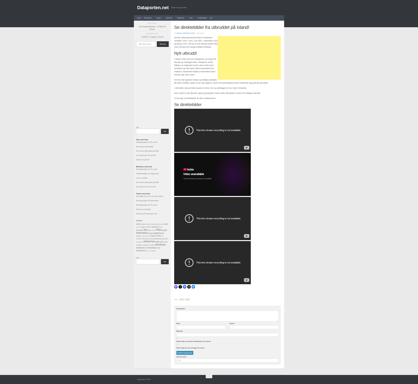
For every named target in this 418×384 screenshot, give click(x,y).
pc (152, 239)
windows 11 (154, 248)
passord (148, 239)
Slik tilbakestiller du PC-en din (146, 142)
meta (143, 236)
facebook (139, 230)
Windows (147, 18)
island (181, 299)
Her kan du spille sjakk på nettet (147, 151)
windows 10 (142, 247)
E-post (232, 323)
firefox (154, 230)
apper (162, 224)
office (144, 239)
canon (137, 227)
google (164, 230)
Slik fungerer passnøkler (144, 146)
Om (211, 18)
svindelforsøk (146, 245)
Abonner (162, 44)
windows (160, 244)
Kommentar (181, 308)
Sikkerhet (180, 18)
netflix (158, 236)
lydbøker (138, 236)
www (147, 250)
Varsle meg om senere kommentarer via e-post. (193, 341)
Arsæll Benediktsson (185, 33)
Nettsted (179, 331)
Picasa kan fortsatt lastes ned (146, 214)
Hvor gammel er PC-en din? (146, 155)
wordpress (141, 250)
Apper (158, 18)
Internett (169, 18)
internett (141, 233)
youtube (152, 251)
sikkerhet (149, 241)
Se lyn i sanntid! (141, 178)
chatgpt (142, 227)
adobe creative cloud (147, 224)
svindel (138, 245)
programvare (139, 242)
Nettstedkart (202, 18)
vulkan (187, 299)
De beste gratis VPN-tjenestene (147, 201)
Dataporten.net (153, 7)
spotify (165, 242)
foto (158, 229)
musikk (153, 236)
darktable (148, 227)
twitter (152, 245)
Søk (137, 127)
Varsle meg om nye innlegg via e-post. (190, 348)
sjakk (157, 242)
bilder (166, 224)
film (146, 229)
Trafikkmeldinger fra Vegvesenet (147, 174)
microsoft (147, 236)
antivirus (157, 224)
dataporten (155, 227)
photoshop (157, 239)
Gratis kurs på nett (142, 160)
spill (161, 242)
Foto (191, 18)
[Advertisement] (249, 58)
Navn (178, 323)
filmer (150, 230)
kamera (150, 233)
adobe (138, 224)
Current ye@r (181, 357)
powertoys (165, 239)
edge (161, 227)
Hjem (139, 18)
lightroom (159, 233)
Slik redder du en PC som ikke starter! (149, 196)
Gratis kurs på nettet (143, 209)
